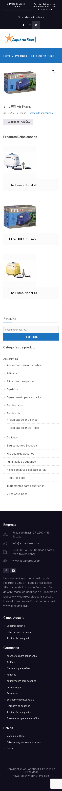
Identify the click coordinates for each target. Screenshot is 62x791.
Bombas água (15, 405)
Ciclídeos (12, 437)
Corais (10, 748)
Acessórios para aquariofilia (24, 365)
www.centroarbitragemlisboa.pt (32, 596)
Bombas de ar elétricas (40, 112)
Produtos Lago (16, 477)
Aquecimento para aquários (24, 397)
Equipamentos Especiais (22, 445)
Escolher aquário (16, 625)
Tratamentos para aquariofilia (25, 485)
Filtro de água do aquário (20, 631)
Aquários (12, 389)
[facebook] (6, 570)
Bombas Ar (13, 413)
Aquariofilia (10, 358)
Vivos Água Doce (17, 494)
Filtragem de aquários (20, 453)
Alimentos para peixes (20, 381)
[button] (53, 72)
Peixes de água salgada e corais (26, 469)
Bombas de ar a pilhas (23, 419)
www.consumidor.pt (16, 605)
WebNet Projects (39, 775)
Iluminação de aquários (21, 461)
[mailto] (13, 570)
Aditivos (12, 373)
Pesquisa (31, 337)
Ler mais (31, 162)
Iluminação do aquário (18, 638)
